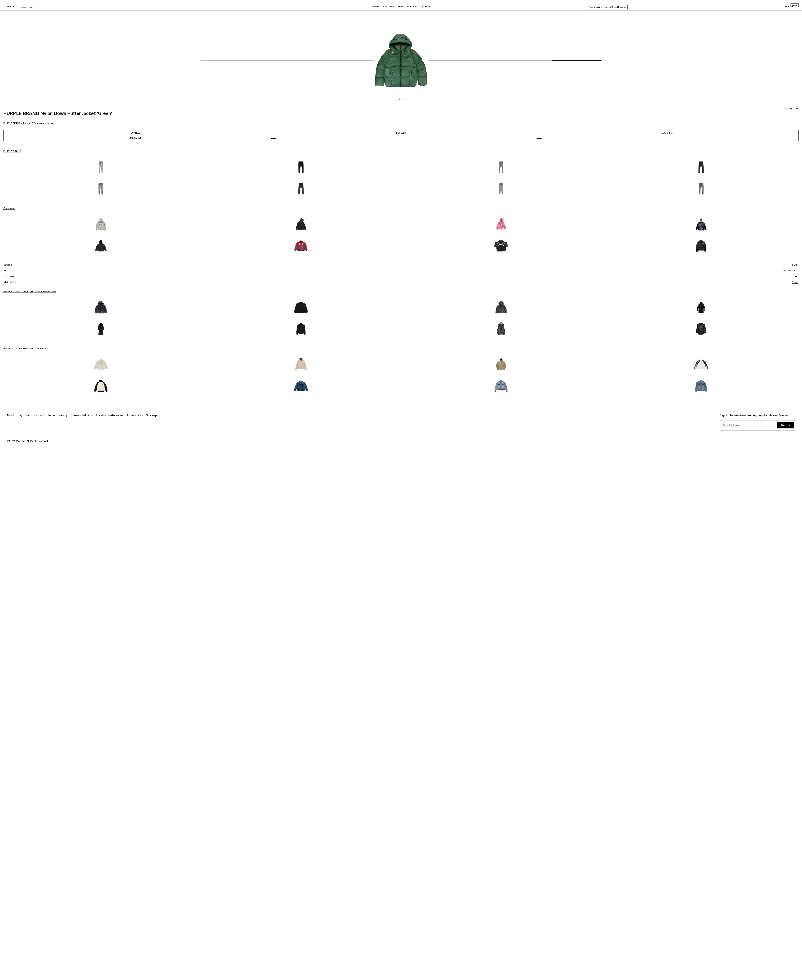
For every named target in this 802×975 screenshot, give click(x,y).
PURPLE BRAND (11, 123)
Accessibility (135, 415)
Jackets (51, 123)
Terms (51, 415)
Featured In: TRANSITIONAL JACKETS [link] (24, 349)
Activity (788, 108)
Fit (797, 108)
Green (795, 282)
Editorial (412, 6)
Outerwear (39, 123)
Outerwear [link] (9, 208)
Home (375, 6)
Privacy (63, 415)
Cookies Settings (82, 415)
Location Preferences (109, 415)
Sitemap (151, 415)
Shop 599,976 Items (393, 6)
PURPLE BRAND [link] (12, 151)
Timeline (425, 6)
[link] (100, 167)
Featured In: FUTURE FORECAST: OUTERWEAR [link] (29, 291)
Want (795, 5)
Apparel (27, 123)
